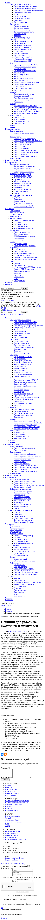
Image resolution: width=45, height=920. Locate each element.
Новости (8, 283)
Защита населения (21, 22)
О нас (12, 261)
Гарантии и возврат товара (24, 220)
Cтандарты (18, 199)
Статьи (16, 193)
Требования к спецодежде (23, 205)
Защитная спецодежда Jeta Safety (26, 113)
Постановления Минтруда (24, 207)
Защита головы (19, 73)
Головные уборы (20, 34)
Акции (12, 127)
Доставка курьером (21, 226)
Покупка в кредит (20, 251)
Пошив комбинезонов (22, 148)
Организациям (15, 230)
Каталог (8, 3)
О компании (9, 209)
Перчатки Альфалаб (21, 96)
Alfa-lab (17, 263)
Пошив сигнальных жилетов (24, 133)
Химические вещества (22, 183)
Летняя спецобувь (20, 51)
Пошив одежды (15, 137)
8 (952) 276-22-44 (7, 300)
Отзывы (8, 785)
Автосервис (18, 20)
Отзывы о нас (15, 211)
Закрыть (4, 918)
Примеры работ (15, 158)
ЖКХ (16, 14)
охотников (22, 631)
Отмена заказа (19, 249)
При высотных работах (22, 80)
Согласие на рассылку (13, 804)
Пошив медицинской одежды (25, 139)
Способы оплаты (20, 224)
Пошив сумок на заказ (22, 145)
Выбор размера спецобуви (24, 172)
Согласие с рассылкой (22, 255)
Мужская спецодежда (22, 38)
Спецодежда (14, 24)
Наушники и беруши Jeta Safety (25, 110)
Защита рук (18, 90)
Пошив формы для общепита (25, 150)
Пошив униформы (16, 131)
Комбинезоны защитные (23, 88)
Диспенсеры (18, 102)
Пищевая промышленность (24, 12)
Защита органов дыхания (23, 78)
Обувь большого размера (23, 41)
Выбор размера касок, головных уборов (29, 170)
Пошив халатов (20, 146)
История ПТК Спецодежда (24, 269)
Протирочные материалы (23, 100)
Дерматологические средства (25, 67)
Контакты (9, 284)
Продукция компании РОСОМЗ (26, 65)
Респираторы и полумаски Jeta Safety (28, 108)
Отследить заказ (16, 214)
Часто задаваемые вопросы (24, 253)
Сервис (12, 242)
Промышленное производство (25, 6)
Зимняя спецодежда (21, 28)
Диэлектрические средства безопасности (24, 85)
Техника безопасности (22, 189)
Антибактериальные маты (24, 98)
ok (2, 908)
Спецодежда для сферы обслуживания (28, 10)
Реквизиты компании (22, 271)
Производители (20, 275)
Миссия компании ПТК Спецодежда (27, 267)
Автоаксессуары (20, 123)
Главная (8, 609)
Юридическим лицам (22, 232)
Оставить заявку (19, 863)
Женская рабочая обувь (22, 49)
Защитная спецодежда (22, 30)
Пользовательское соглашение (25, 259)
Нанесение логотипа (13, 160)
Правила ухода (19, 180)
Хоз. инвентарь (19, 119)
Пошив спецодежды (12, 129)
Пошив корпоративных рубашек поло (28, 141)
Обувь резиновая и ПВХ (23, 61)
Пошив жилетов (20, 135)
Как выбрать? (19, 187)
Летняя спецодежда (21, 26)
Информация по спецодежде (20, 174)
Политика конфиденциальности (26, 257)
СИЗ (11, 63)
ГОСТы (17, 197)
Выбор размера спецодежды (24, 166)
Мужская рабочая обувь (23, 59)
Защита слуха (19, 76)
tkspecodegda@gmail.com (14, 858)
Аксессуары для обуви (22, 45)
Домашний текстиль (21, 121)
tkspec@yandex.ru (11, 860)
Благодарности (19, 281)
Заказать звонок (12, 314)
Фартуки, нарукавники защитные (26, 82)
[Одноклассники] (5, 754)
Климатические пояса (22, 181)
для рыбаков (12, 631)
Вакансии (17, 273)
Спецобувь (14, 40)
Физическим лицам (21, 234)
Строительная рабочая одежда (25, 8)
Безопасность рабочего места (25, 71)
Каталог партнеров (21, 240)
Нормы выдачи (19, 201)
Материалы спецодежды (23, 176)
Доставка (17, 222)
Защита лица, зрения (21, 75)
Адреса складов (15, 216)
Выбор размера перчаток (23, 168)
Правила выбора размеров (19, 164)
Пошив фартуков (20, 154)
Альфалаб (13, 92)
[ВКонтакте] (2, 754)
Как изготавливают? (21, 191)
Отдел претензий (20, 244)
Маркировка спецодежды (23, 203)
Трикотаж (17, 36)
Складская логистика (22, 18)
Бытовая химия (19, 117)
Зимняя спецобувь (21, 53)
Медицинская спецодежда (24, 32)
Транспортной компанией (23, 228)
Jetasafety (13, 104)
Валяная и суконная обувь (23, 47)
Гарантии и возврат (12, 831)
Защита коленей (20, 69)
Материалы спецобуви (22, 178)
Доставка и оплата (16, 218)
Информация (14, 248)
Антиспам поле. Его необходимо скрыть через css (19, 764)
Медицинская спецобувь (23, 57)
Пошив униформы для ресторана (26, 152)
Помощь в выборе (12, 162)
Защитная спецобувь (21, 55)
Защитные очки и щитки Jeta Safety (27, 111)
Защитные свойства (21, 185)
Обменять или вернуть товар (24, 246)
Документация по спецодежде (21, 195)
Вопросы (8, 787)
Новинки (13, 125)
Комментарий (6, 777)
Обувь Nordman (20, 43)
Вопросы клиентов (17, 213)
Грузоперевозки (20, 16)
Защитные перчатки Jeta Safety (25, 106)
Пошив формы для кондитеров (25, 156)
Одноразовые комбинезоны (24, 94)
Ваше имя (5, 768)
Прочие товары (15, 115)
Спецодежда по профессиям (20, 5)
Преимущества (19, 265)
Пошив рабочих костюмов (24, 143)
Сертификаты (19, 277)
